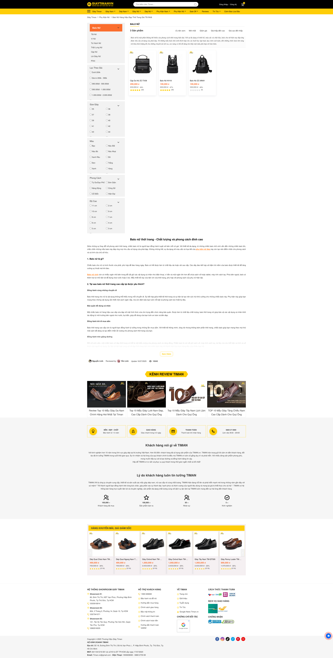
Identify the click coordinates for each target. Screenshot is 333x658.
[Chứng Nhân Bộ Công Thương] (214, 622)
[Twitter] (233, 639)
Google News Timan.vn (189, 611)
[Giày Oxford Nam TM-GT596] (179, 543)
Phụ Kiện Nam (162, 11)
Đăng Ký (233, 4)
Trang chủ (184, 594)
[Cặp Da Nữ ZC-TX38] (142, 64)
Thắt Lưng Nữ (96, 47)
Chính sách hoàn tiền (149, 620)
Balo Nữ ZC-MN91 (197, 80)
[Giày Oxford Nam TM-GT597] (153, 543)
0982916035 (95, 628)
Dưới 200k (95, 72)
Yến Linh (125, 361)
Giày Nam (109, 11)
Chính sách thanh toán (150, 616)
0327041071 (95, 614)
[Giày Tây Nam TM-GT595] (205, 543)
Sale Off (193, 11)
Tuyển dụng (184, 602)
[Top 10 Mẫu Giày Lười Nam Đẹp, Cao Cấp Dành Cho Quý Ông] (146, 394)
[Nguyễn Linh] (90, 361)
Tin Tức (216, 11)
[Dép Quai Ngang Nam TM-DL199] (127, 543)
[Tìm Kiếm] (196, 4)
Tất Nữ (94, 34)
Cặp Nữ (94, 51)
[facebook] (217, 639)
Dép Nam (123, 11)
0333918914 (95, 603)
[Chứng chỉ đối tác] (183, 625)
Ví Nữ (93, 38)
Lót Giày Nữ (96, 56)
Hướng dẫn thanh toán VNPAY (150, 626)
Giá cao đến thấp (236, 30)
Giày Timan (97, 11)
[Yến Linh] (119, 361)
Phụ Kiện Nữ (179, 11)
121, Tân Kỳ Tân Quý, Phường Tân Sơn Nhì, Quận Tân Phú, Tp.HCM (110, 623)
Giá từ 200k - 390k (99, 78)
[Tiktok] (228, 639)
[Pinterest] (238, 639)
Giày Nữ (135, 11)
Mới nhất (192, 30)
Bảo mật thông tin (148, 611)
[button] (244, 399)
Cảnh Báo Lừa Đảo (232, 11)
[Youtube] (243, 639)
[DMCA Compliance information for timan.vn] (227, 622)
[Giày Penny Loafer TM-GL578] (232, 543)
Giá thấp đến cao (218, 30)
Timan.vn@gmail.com (102, 655)
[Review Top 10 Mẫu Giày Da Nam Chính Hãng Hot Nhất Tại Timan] (106, 394)
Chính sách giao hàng (149, 607)
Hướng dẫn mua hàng (149, 602)
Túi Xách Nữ (96, 43)
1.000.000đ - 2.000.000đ (101, 95)
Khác (93, 60)
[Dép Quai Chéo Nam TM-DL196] (100, 543)
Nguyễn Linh (97, 361)
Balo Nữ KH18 (166, 80)
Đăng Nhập (223, 4)
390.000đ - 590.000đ (100, 83)
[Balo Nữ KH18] (172, 64)
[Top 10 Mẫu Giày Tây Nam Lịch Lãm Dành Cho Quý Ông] (186, 394)
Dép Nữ (148, 11)
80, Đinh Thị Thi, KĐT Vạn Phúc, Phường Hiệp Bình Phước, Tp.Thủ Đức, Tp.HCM (111, 599)
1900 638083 (146, 594)
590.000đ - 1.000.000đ (100, 89)
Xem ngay (142, 93)
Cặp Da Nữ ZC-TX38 (138, 80)
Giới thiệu (183, 598)
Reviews (205, 11)
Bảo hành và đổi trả (148, 598)
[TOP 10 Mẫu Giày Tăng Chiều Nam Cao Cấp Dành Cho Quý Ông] (226, 394)
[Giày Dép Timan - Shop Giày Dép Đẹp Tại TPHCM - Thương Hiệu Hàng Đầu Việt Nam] (100, 4)
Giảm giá (203, 30)
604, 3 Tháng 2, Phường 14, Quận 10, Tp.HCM (109, 611)
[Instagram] (222, 639)
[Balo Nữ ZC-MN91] (202, 64)
